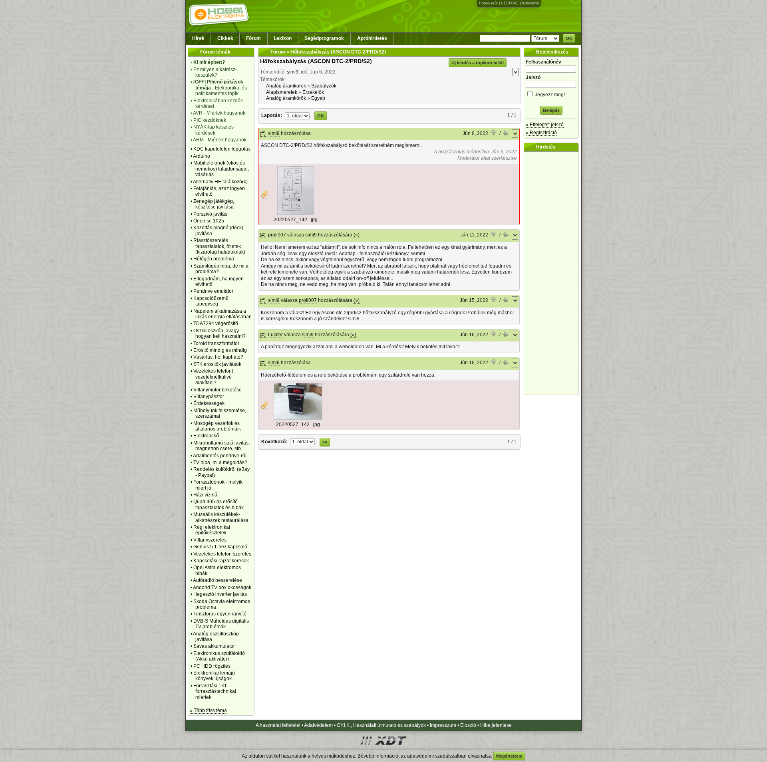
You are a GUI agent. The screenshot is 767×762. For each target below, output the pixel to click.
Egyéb (318, 98)
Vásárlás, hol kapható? (218, 357)
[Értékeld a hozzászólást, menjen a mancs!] (494, 134)
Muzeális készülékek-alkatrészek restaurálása (220, 517)
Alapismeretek (281, 92)
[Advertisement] (553, 273)
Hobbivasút (488, 3)
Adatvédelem (318, 725)
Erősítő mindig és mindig (220, 350)
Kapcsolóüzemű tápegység (211, 301)
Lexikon (283, 38)
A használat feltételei (278, 725)
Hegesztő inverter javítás (220, 594)
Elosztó (468, 725)
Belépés (551, 110)
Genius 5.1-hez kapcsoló (220, 547)
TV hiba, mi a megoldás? (220, 462)
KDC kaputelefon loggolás (221, 149)
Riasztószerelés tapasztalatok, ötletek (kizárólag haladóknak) (219, 246)
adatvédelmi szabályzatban (437, 756)
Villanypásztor (208, 396)
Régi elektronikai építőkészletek (211, 530)
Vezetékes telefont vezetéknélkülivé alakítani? (213, 376)
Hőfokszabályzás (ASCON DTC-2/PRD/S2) (316, 61)
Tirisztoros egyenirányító (219, 614)
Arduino (201, 156)
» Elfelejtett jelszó (545, 124)
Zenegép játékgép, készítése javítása (213, 204)
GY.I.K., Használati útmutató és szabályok (381, 725)
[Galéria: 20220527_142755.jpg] (295, 213)
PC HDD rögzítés (211, 666)
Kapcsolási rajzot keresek (221, 561)
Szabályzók (323, 86)
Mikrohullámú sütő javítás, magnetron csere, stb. (221, 445)
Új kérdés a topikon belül (477, 62)
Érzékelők (313, 92)
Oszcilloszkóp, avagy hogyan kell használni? (219, 333)
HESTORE (510, 3)
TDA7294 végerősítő (215, 323)
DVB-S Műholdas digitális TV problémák (221, 623)
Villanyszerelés (210, 540)
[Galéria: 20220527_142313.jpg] (298, 418)
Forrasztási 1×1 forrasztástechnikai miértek (214, 691)
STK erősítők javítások (217, 364)
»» (324, 442)
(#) (263, 133)
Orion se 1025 (208, 221)
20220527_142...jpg (296, 219)
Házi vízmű (205, 495)
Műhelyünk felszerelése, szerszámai (219, 413)
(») (357, 235)
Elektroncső (206, 436)
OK (569, 38)
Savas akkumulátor (214, 646)
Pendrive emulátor (213, 291)
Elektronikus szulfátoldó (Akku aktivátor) (219, 656)
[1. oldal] (298, 115)
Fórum (253, 38)
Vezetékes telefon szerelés (222, 554)
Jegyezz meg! (549, 94)
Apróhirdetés (372, 38)
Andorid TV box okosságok (222, 587)
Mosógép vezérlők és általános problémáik (217, 426)
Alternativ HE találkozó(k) (220, 182)
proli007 (277, 235)
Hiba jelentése (496, 725)
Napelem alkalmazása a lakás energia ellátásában (222, 313)
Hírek (198, 38)
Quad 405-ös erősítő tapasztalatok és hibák (218, 504)
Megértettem (509, 756)
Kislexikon (530, 3)
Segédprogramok (324, 38)
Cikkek (225, 38)
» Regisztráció (541, 132)
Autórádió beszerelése (217, 580)
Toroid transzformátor (216, 343)
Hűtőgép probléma (213, 259)
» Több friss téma (208, 710)
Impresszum (443, 725)
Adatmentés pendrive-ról (219, 455)
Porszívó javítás (210, 214)
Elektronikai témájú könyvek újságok (214, 675)
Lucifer (275, 334)
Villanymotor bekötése (217, 390)
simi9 (292, 72)
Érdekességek (209, 403)
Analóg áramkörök (286, 86)
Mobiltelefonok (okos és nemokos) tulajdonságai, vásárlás (221, 168)
